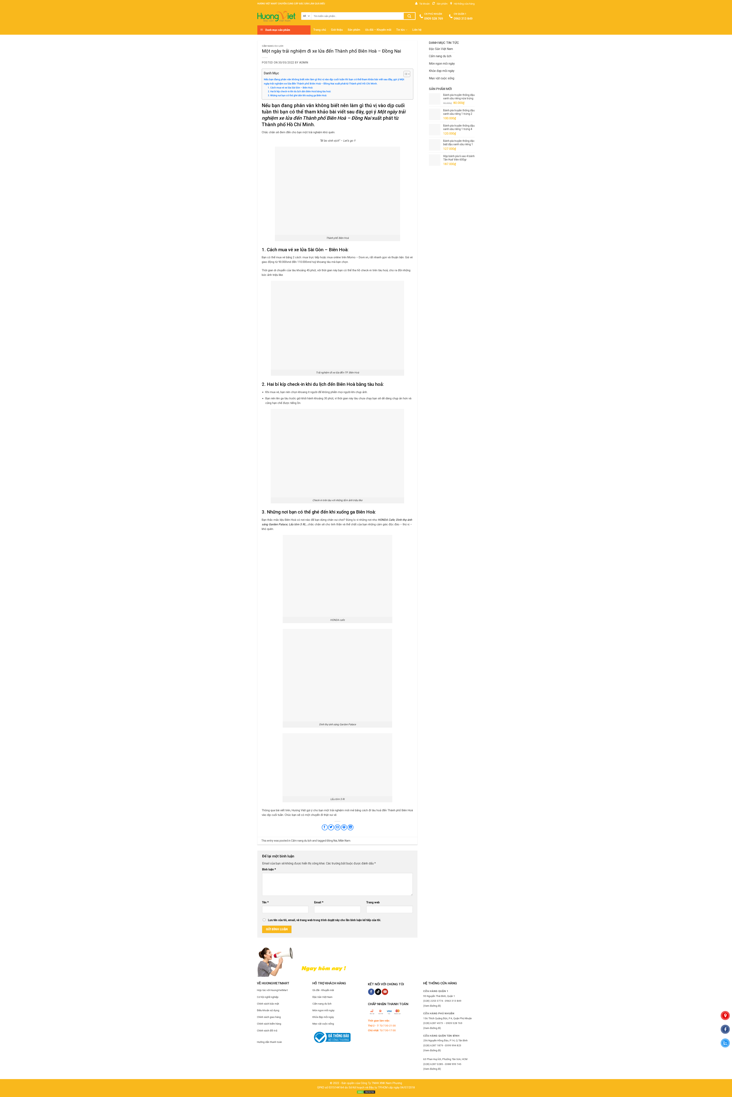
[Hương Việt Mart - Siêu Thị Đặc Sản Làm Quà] (276, 16)
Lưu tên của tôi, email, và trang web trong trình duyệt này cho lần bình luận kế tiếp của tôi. (324, 920)
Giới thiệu (337, 29)
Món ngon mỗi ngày (442, 63)
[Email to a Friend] (337, 827)
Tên (265, 902)
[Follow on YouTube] (385, 992)
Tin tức (400, 29)
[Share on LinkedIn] (350, 827)
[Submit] (409, 16)
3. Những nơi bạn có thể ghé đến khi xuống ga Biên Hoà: (297, 95)
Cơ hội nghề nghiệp (268, 996)
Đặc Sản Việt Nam (441, 49)
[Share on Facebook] (325, 827)
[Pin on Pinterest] (344, 827)
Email (318, 902)
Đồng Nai (332, 840)
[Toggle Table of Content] (405, 74)
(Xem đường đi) (432, 1005)
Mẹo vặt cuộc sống (441, 78)
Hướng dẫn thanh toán (269, 1041)
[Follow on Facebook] (371, 992)
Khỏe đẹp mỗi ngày (441, 71)
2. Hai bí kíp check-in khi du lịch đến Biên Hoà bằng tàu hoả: (299, 91)
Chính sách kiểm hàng (269, 1023)
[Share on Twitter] (331, 827)
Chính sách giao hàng (269, 1016)
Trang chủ (319, 29)
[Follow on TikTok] (378, 992)
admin (303, 62)
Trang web (373, 902)
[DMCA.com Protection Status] (366, 1092)
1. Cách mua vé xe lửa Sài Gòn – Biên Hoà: (290, 87)
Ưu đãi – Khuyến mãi (378, 29)
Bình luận (269, 869)
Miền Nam (344, 840)
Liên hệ (416, 29)
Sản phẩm (354, 29)
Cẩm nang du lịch (272, 46)
